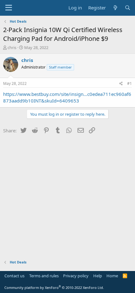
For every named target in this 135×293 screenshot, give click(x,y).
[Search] (128, 8)
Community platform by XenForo (54, 287)
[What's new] (115, 8)
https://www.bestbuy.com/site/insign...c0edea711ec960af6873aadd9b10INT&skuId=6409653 (67, 97)
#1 (129, 83)
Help (97, 276)
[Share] (121, 83)
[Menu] (8, 8)
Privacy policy (76, 276)
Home (112, 276)
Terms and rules (44, 276)
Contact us (14, 276)
